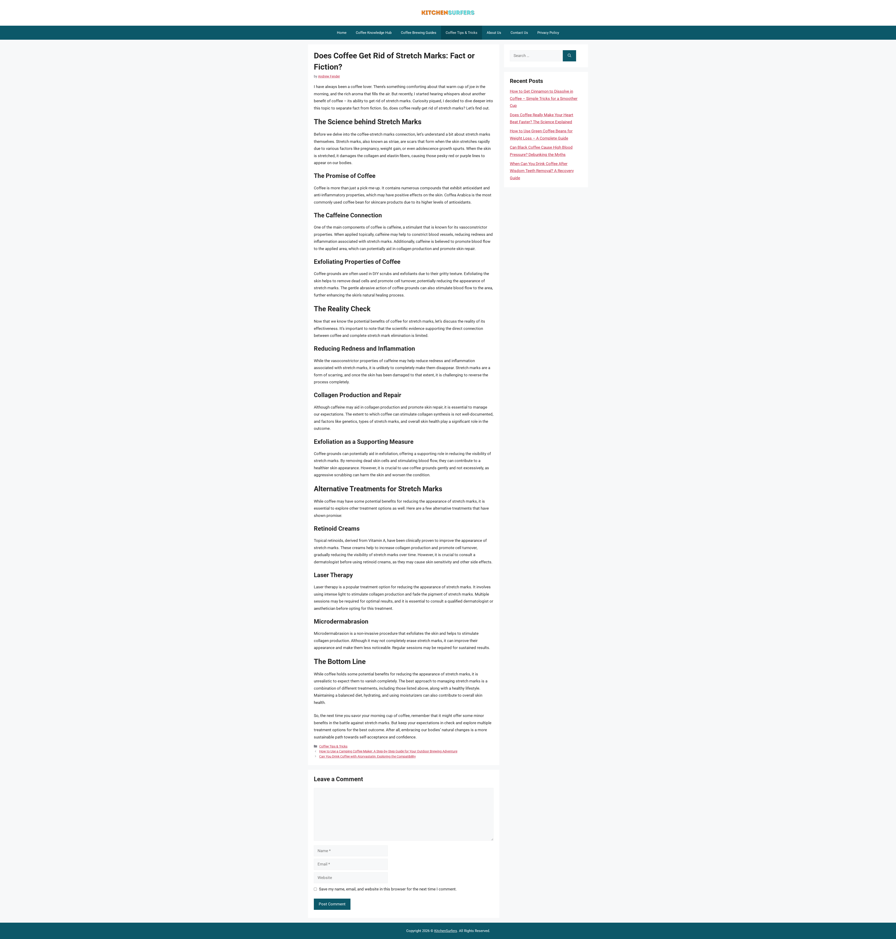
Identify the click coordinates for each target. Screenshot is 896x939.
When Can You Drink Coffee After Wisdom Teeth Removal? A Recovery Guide (542, 170)
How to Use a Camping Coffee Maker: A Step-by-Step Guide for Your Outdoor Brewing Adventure (388, 751)
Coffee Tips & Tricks (461, 33)
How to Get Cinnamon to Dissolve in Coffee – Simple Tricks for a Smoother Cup (544, 98)
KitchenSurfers (445, 931)
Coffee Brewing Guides (418, 33)
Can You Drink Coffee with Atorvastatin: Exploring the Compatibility (367, 757)
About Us (494, 33)
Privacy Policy (548, 33)
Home (341, 33)
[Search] (569, 55)
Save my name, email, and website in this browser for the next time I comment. (388, 889)
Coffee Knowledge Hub (374, 33)
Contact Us (519, 33)
